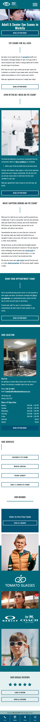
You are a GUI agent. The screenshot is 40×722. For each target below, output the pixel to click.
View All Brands (20, 523)
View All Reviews (20, 699)
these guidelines (21, 162)
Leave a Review (20, 692)
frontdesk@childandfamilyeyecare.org (17, 391)
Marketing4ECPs (17, 713)
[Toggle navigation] (35, 4)
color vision (20, 260)
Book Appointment (20, 33)
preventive (26, 57)
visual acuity (29, 250)
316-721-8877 (10, 389)
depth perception (13, 263)
